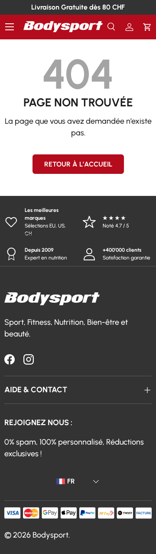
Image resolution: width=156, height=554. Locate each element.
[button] (147, 27)
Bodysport (50, 535)
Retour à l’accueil (78, 164)
